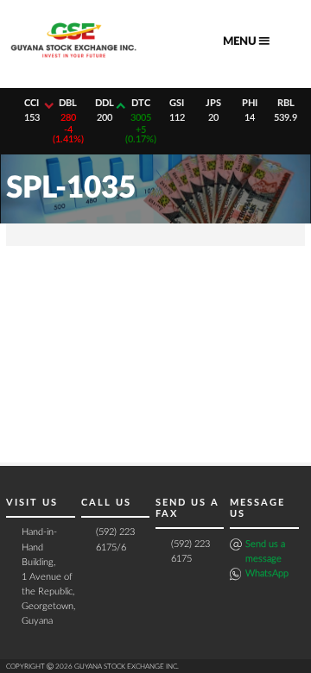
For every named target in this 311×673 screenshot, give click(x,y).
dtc (140, 103)
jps (213, 103)
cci (31, 103)
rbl (286, 103)
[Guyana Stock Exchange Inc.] (73, 60)
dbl (68, 103)
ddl (104, 103)
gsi (176, 103)
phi (249, 103)
